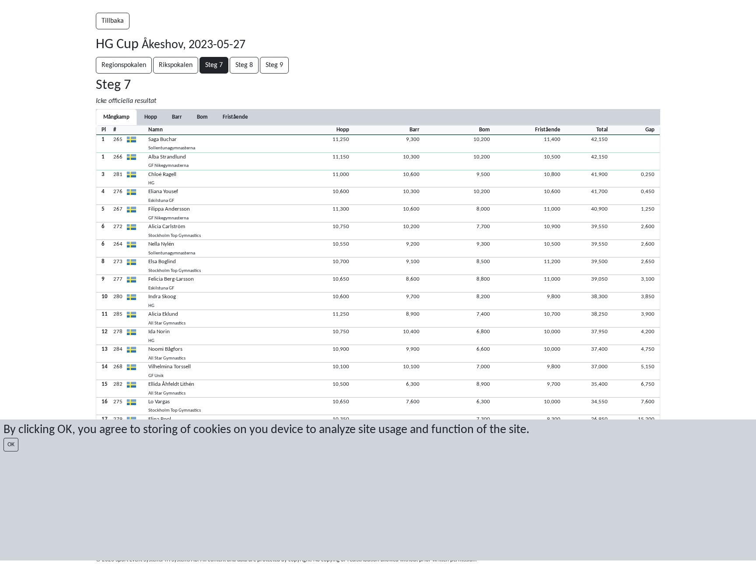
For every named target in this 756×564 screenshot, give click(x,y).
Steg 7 (214, 65)
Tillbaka (113, 21)
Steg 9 (274, 65)
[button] (378, 143)
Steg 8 (244, 65)
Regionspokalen (124, 65)
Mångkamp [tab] (116, 117)
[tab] (150, 117)
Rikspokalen (175, 65)
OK (10, 444)
